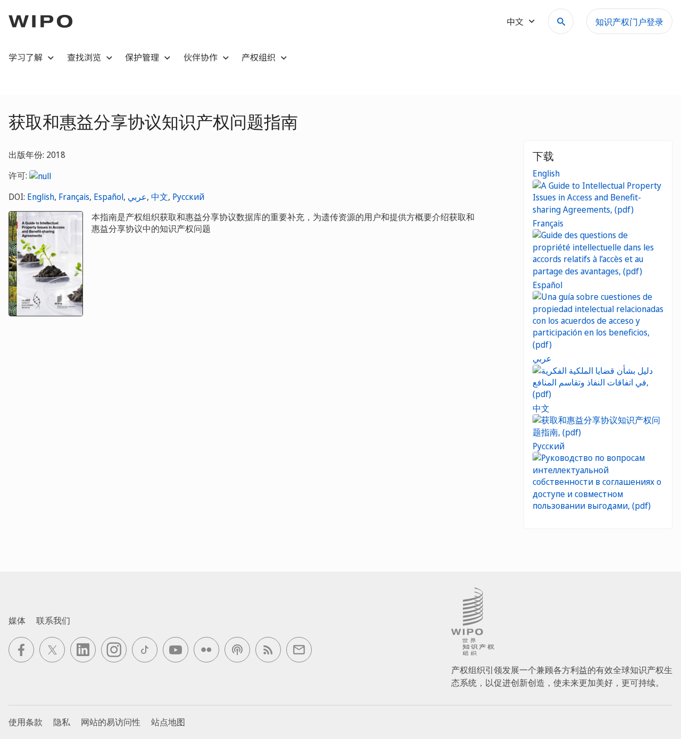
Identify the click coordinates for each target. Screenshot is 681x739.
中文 (159, 197)
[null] (40, 175)
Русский (188, 197)
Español (108, 197)
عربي (137, 197)
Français (74, 197)
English (40, 197)
